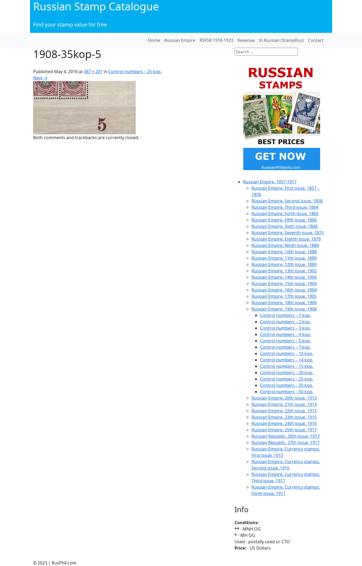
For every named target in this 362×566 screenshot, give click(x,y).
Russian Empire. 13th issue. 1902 (284, 271)
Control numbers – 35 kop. (286, 385)
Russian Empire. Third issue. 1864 (284, 207)
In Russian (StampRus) (281, 40)
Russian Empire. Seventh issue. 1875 (287, 233)
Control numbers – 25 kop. (135, 71)
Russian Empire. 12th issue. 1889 (284, 264)
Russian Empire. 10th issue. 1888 (284, 252)
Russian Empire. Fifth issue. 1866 (284, 220)
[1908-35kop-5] (84, 107)
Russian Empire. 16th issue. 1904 (284, 290)
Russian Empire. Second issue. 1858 (287, 201)
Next (40, 78)
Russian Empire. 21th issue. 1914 (284, 404)
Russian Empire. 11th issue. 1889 (284, 258)
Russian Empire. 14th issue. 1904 (284, 277)
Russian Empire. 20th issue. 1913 (284, 398)
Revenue (246, 40)
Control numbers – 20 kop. (286, 372)
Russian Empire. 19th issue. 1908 (284, 309)
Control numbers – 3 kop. (285, 328)
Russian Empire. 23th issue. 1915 (284, 417)
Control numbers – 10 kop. (286, 353)
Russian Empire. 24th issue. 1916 (284, 423)
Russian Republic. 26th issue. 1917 (285, 436)
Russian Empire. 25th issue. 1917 (284, 430)
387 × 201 (93, 71)
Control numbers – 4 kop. (285, 334)
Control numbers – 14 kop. (286, 360)
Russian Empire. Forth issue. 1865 (285, 213)
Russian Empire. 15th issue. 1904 (284, 283)
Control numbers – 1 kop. (285, 315)
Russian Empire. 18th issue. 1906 (284, 303)
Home (154, 40)
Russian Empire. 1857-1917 (270, 182)
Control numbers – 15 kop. (286, 366)
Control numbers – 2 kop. (285, 322)
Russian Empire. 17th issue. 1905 (284, 296)
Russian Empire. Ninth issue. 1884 (285, 245)
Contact (316, 40)
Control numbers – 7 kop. (285, 347)
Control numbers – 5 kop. (285, 341)
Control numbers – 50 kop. (286, 392)
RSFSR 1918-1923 (216, 40)
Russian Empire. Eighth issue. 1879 (286, 239)
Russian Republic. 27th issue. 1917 (285, 442)
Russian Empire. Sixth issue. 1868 (284, 226)
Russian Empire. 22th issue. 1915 (284, 411)
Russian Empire (179, 40)
